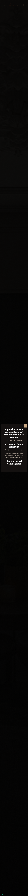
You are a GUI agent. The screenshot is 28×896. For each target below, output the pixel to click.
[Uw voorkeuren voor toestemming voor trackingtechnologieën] (2, 894)
